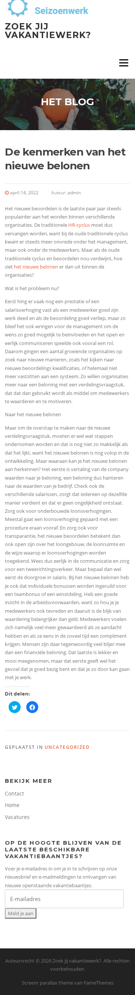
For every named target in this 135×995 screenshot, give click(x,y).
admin (74, 192)
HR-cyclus (79, 225)
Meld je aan (20, 913)
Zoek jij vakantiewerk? (48, 30)
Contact (14, 793)
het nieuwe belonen (36, 266)
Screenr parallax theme (47, 982)
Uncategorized (67, 747)
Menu (123, 62)
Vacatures (17, 816)
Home (12, 805)
